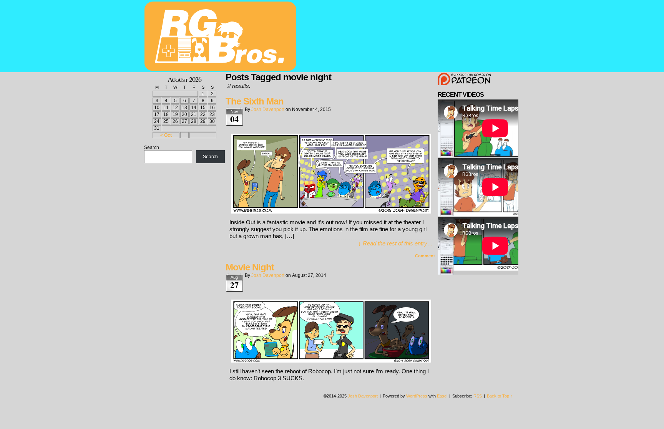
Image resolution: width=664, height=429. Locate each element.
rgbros (222, 37)
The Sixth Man (255, 101)
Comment (425, 255)
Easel (442, 396)
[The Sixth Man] (331, 211)
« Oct (166, 135)
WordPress (416, 396)
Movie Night (250, 267)
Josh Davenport (267, 109)
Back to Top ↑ (500, 396)
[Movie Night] (331, 360)
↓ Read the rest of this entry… (395, 243)
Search (151, 147)
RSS (477, 396)
